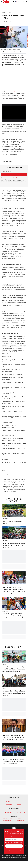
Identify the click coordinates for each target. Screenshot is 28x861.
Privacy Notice (18, 179)
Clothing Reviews (20, 820)
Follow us (16, 51)
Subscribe (20, 1)
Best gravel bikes (20, 809)
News (25, 21)
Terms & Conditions (13, 851)
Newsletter (23, 51)
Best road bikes (7, 809)
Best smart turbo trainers (7, 812)
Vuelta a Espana (16, 92)
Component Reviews (7, 820)
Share (5, 51)
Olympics (19, 804)
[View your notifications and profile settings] (13, 2)
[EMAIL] (4, 476)
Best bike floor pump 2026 (14, 6)
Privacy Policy (18, 850)
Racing (3, 12)
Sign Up (14, 846)
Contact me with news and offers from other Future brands (14, 842)
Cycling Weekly (7, 21)
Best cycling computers (20, 812)
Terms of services (16, 177)
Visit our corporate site (18, 855)
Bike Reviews (20, 818)
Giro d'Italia (9, 12)
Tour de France (9, 801)
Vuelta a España (9, 804)
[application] (14, 112)
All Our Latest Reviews (7, 818)
